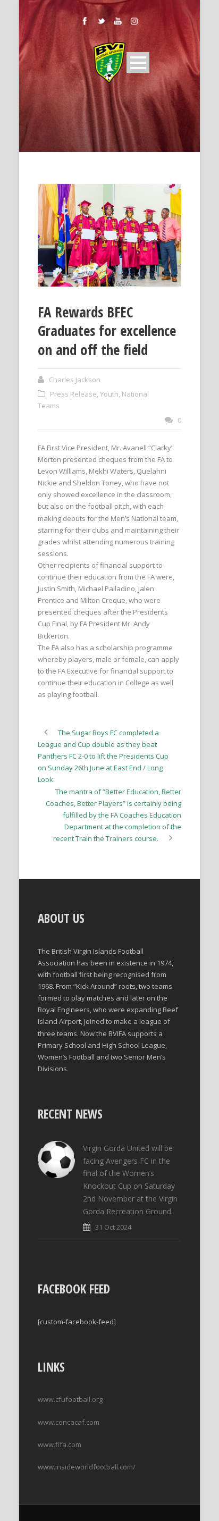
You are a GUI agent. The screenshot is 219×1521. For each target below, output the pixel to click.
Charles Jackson (74, 379)
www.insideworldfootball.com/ (87, 1467)
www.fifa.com (59, 1444)
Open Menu (138, 62)
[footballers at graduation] (109, 235)
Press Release (73, 394)
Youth (109, 394)
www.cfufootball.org (70, 1399)
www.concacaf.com (68, 1422)
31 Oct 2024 (113, 1227)
